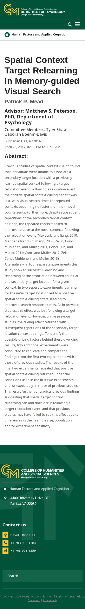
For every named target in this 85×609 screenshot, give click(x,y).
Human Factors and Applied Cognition (39, 34)
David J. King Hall (22, 535)
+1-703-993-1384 (23, 543)
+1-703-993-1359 (23, 550)
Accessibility (50, 600)
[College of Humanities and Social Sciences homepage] (36, 469)
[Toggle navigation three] (77, 24)
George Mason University (36, 596)
